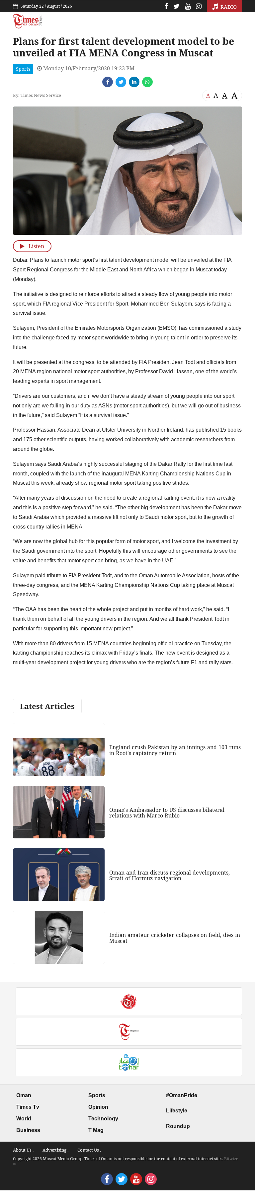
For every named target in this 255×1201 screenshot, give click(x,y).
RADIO (228, 6)
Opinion (98, 1107)
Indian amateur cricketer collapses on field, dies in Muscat (174, 938)
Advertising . (55, 1150)
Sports (23, 69)
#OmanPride (181, 1095)
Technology (103, 1118)
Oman (23, 1095)
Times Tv (27, 1107)
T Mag (96, 1130)
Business (28, 1130)
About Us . (23, 1150)
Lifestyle (176, 1110)
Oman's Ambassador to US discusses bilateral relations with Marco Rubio (166, 812)
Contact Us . (89, 1150)
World (23, 1118)
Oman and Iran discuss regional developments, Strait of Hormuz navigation (169, 875)
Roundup (178, 1126)
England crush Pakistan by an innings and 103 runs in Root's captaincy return (175, 750)
